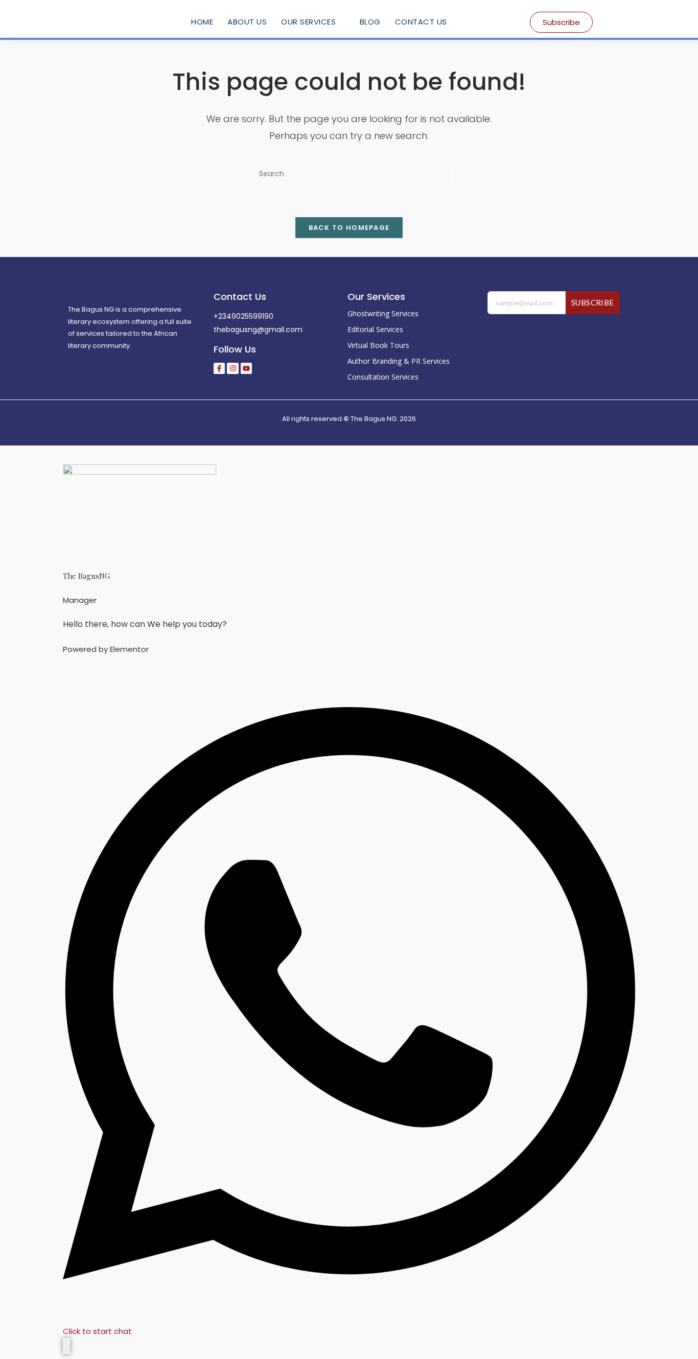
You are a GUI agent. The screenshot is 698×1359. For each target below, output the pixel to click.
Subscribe (592, 302)
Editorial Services (375, 329)
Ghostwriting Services (382, 313)
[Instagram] (232, 368)
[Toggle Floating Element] (66, 1346)
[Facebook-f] (219, 368)
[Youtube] (246, 368)
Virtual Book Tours (378, 345)
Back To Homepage (349, 227)
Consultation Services (382, 377)
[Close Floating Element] (66, 460)
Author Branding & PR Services (398, 361)
